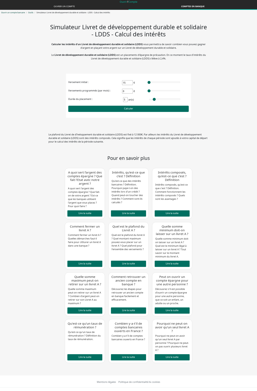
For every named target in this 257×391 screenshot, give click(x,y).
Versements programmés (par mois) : (89, 90)
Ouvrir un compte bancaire (13, 12)
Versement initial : (78, 82)
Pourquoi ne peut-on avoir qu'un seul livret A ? (172, 327)
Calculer (128, 108)
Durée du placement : (80, 99)
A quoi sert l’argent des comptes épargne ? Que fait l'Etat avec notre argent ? (85, 178)
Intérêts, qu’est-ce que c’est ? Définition (128, 174)
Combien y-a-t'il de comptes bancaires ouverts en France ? (128, 327)
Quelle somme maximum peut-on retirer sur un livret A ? (85, 280)
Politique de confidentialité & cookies (139, 382)
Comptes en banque (192, 6)
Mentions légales (106, 382)
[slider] (149, 82)
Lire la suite (85, 213)
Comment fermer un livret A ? (85, 228)
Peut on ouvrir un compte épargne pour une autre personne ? (172, 280)
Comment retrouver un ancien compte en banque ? (128, 280)
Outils (30, 12)
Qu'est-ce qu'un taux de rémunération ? (85, 325)
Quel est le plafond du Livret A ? (128, 228)
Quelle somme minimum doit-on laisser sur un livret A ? (172, 230)
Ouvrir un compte (64, 6)
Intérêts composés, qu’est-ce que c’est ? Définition (172, 176)
